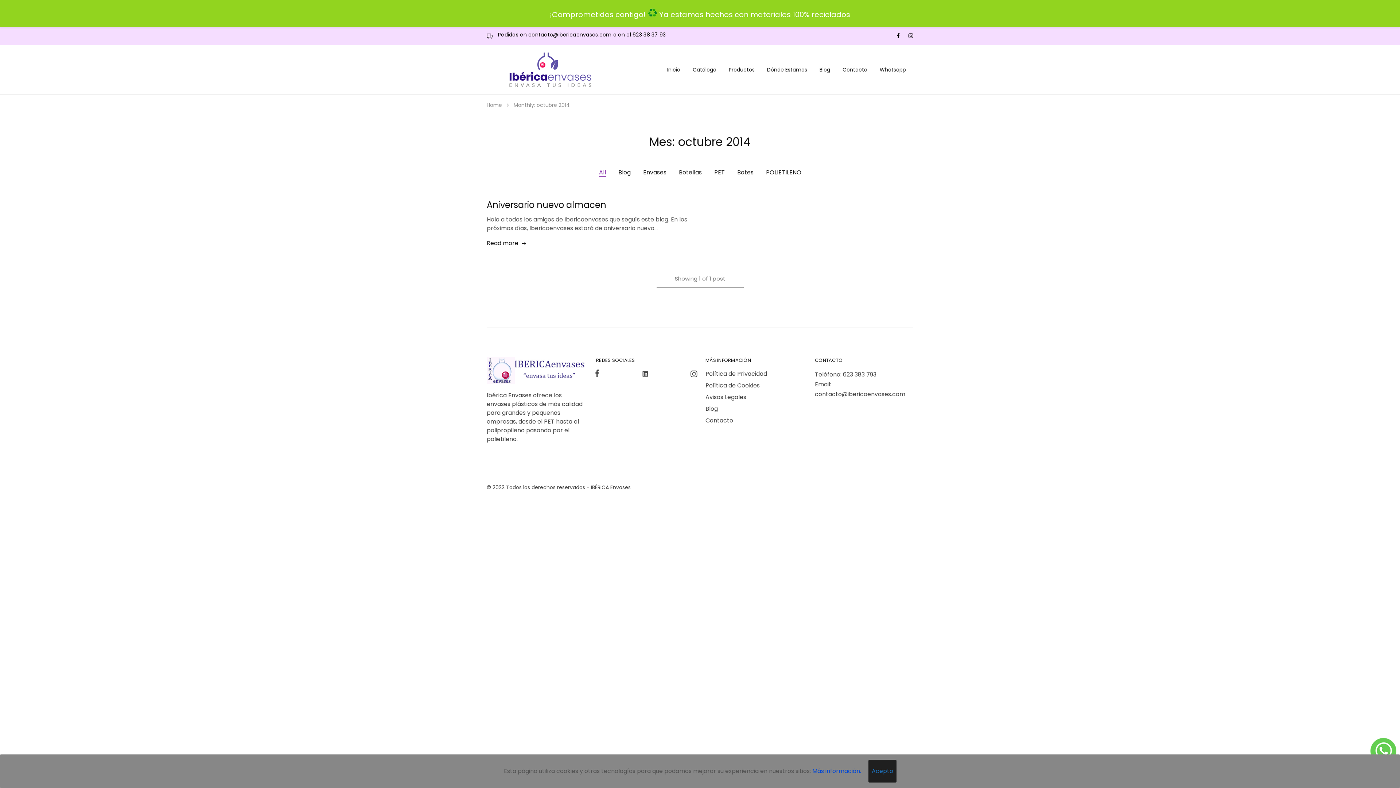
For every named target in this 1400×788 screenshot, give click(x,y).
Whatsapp (893, 69)
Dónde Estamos (787, 69)
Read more (502, 243)
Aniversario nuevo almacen (546, 205)
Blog (825, 69)
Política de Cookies (732, 385)
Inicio (673, 69)
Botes (745, 172)
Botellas (690, 172)
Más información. (836, 771)
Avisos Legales (725, 397)
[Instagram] (692, 375)
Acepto (882, 771)
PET (719, 172)
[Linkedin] (645, 375)
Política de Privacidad (736, 374)
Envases (654, 172)
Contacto (855, 69)
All (602, 172)
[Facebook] (599, 374)
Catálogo (704, 69)
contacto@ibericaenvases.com (570, 34)
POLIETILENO (783, 172)
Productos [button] (742, 69)
